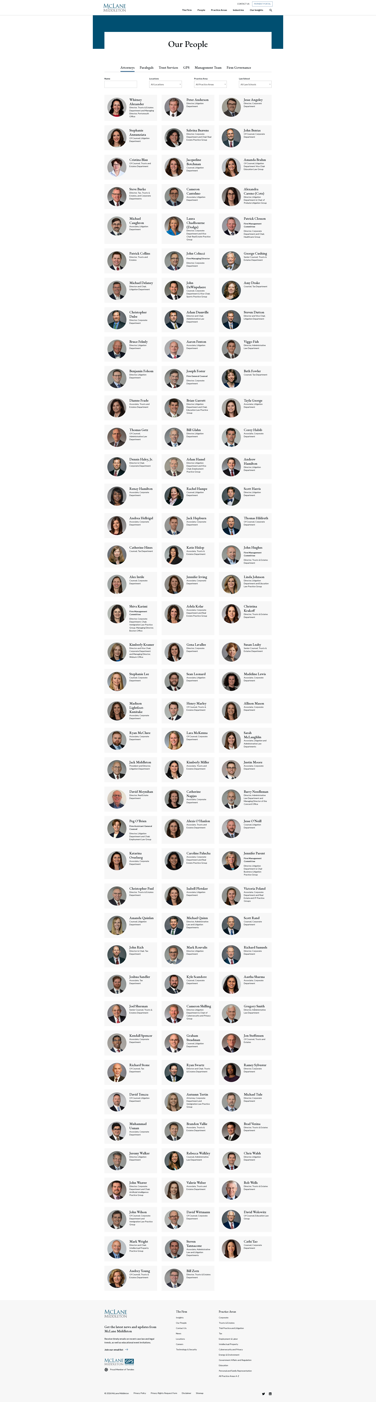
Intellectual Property (228, 1344)
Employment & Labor (228, 1339)
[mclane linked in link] (270, 1394)
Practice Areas (227, 1311)
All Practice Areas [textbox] (205, 84)
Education (223, 1365)
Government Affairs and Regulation (235, 1360)
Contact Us (243, 4)
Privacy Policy (140, 1393)
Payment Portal (262, 4)
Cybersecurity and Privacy (231, 1349)
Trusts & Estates (227, 1323)
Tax (220, 1333)
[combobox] (165, 84)
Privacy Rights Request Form (164, 1393)
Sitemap (199, 1393)
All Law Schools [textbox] (248, 84)
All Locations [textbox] (157, 84)
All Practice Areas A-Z (229, 1376)
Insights (180, 1317)
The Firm (181, 1311)
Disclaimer (186, 1393)
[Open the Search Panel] (269, 10)
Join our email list (116, 1349)
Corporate (223, 1317)
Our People (181, 1323)
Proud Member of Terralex (122, 1369)
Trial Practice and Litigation (231, 1328)
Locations (180, 1339)
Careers (179, 1344)
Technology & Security (186, 1349)
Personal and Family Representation (235, 1371)
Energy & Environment (229, 1354)
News (178, 1333)
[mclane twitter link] (263, 1394)
